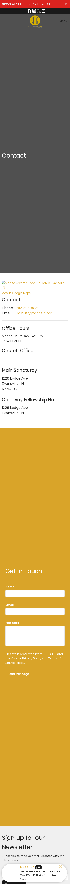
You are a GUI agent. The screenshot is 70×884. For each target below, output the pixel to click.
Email (9, 605)
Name (9, 587)
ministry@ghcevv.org (34, 313)
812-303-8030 (28, 308)
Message (12, 623)
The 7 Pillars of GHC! (40, 4)
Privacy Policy (31, 658)
